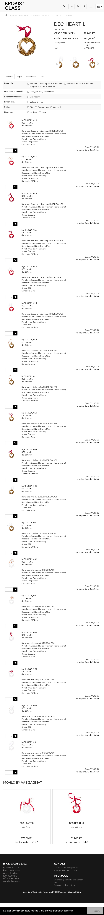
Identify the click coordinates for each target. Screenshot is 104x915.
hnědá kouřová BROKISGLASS (80, 83)
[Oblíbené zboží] (72, 6)
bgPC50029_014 (29, 266)
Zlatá (44, 112)
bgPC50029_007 (29, 522)
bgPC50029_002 (29, 705)
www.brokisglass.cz (11, 881)
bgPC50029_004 (29, 632)
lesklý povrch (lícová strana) (42, 91)
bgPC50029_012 (29, 339)
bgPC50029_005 (29, 596)
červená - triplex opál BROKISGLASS (46, 83)
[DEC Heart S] (26, 805)
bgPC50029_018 (29, 120)
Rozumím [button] (95, 911)
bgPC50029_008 (29, 486)
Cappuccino (43, 107)
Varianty (8, 76)
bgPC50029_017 (29, 157)
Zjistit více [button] (68, 911)
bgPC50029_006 (29, 559)
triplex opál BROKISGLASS (43, 86)
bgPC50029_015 (29, 230)
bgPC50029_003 (29, 669)
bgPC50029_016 (29, 193)
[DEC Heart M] (76, 805)
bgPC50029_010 (29, 413)
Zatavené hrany (37, 102)
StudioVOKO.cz (74, 892)
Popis (19, 76)
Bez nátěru (35, 97)
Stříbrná (33, 112)
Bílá (31, 107)
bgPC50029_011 (29, 376)
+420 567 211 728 (69, 870)
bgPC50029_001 (29, 742)
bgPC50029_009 (29, 449)
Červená (57, 107)
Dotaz (42, 76)
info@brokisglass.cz (68, 868)
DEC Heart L (27, 123)
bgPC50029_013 (29, 303)
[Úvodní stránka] (6, 15)
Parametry (30, 76)
